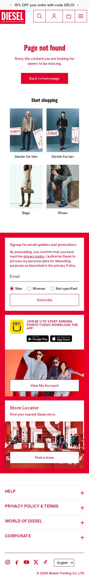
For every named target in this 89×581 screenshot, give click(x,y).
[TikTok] (45, 562)
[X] (36, 562)
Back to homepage (44, 78)
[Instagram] (7, 562)
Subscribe (44, 300)
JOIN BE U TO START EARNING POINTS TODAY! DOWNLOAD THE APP (52, 325)
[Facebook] (17, 562)
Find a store (44, 457)
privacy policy (33, 256)
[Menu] (81, 16)
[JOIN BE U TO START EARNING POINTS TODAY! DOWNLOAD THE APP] (17, 327)
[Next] (78, 5)
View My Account (44, 385)
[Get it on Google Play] (38, 339)
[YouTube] (26, 562)
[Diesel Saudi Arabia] (12, 17)
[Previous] (11, 5)
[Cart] (69, 16)
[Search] (39, 16)
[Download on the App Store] (61, 339)
